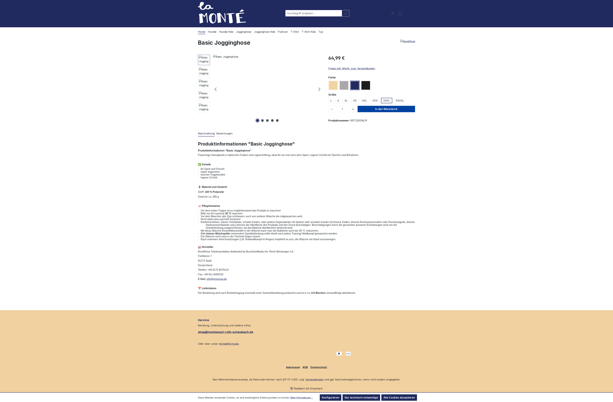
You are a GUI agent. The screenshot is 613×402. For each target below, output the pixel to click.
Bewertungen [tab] (224, 133)
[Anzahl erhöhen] (353, 109)
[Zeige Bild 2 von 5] (262, 120)
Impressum (293, 367)
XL (346, 100)
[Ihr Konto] (392, 13)
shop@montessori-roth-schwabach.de (225, 332)
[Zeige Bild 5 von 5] (277, 120)
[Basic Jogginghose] (267, 89)
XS (355, 100)
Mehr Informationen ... (301, 397)
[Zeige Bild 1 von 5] (257, 120)
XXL (364, 100)
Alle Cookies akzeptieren (399, 397)
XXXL (386, 100)
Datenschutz (318, 367)
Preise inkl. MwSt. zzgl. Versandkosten (351, 68)
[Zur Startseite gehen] (222, 12)
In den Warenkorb (386, 109)
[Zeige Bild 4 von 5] (272, 120)
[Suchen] (345, 13)
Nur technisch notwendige (361, 397)
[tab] (206, 133)
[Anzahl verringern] (331, 109)
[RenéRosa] (407, 41)
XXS (375, 100)
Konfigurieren (330, 397)
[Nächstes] (319, 89)
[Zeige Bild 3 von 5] (267, 120)
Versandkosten (315, 379)
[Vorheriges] (215, 89)
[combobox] (313, 13)
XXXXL (400, 100)
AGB (305, 367)
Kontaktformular (229, 343)
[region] (260, 89)
